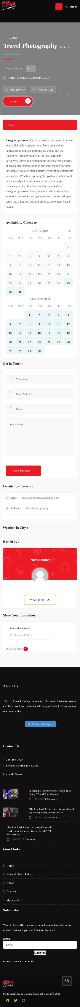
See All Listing (14, 648)
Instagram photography (19, 140)
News (17, 961)
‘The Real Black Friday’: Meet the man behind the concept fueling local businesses (51, 811)
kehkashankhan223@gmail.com (29, 78)
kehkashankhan (11, 54)
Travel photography (36, 508)
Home (10, 124)
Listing (30, 961)
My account (14, 900)
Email (6, 938)
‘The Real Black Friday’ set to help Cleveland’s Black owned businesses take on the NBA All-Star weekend (30, 831)
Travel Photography (20, 628)
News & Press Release (20, 874)
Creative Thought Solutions (38, 993)
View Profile (37, 599)
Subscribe (40, 952)
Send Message (22, 470)
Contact (11, 891)
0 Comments (51, 799)
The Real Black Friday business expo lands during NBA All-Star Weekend (50, 792)
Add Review (17, 89)
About (10, 882)
